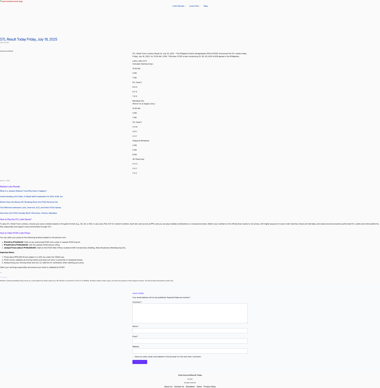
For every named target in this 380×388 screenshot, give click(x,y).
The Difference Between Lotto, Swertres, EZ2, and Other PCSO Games (30, 207)
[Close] (1, 272)
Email (135, 336)
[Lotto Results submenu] (185, 6)
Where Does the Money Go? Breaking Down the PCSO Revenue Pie (29, 202)
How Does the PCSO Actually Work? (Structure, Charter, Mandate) (28, 213)
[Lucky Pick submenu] (199, 6)
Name (135, 326)
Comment (137, 302)
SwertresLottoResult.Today (190, 375)
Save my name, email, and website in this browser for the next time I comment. (168, 357)
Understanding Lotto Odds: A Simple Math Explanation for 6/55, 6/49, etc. (31, 196)
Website (135, 347)
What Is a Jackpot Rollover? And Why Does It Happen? (23, 191)
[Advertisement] (190, 22)
